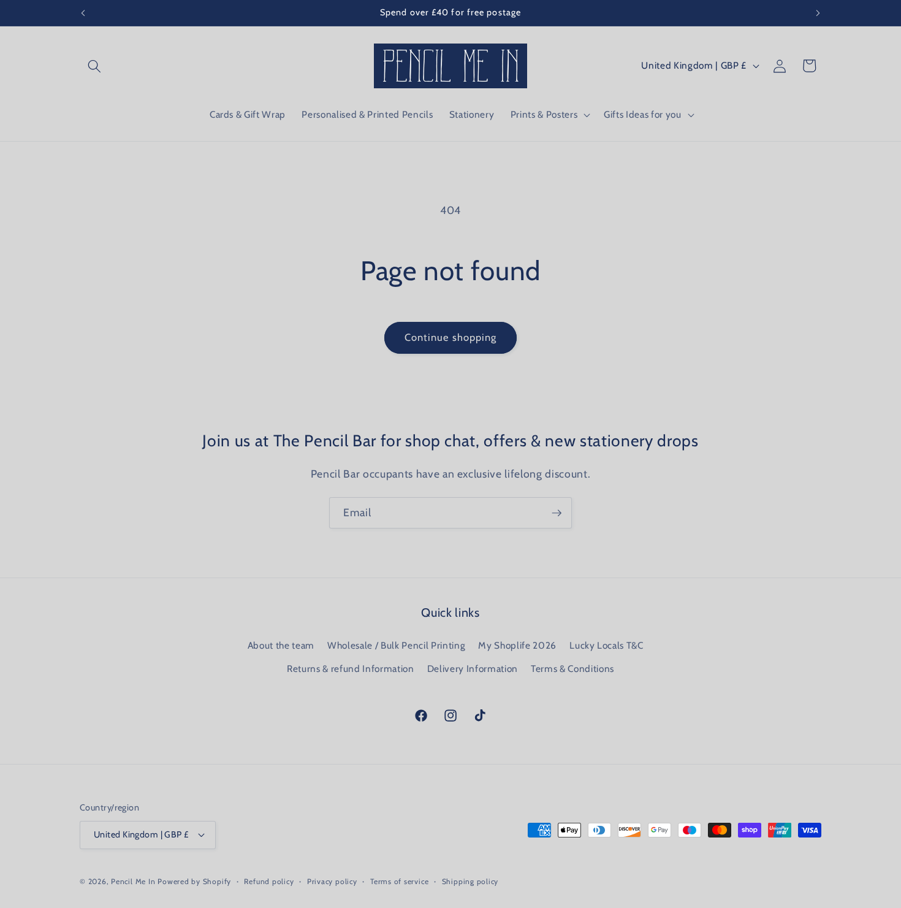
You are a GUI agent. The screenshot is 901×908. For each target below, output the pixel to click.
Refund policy (269, 881)
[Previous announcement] (83, 13)
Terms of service (399, 881)
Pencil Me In (133, 881)
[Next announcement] (818, 13)
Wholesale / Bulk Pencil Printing (396, 645)
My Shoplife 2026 (517, 645)
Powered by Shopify (194, 881)
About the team (281, 645)
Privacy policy (332, 881)
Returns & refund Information (350, 668)
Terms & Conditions (572, 668)
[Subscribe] (556, 513)
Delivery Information (472, 668)
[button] (94, 65)
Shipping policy (470, 881)
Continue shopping (451, 337)
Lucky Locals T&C (606, 645)
